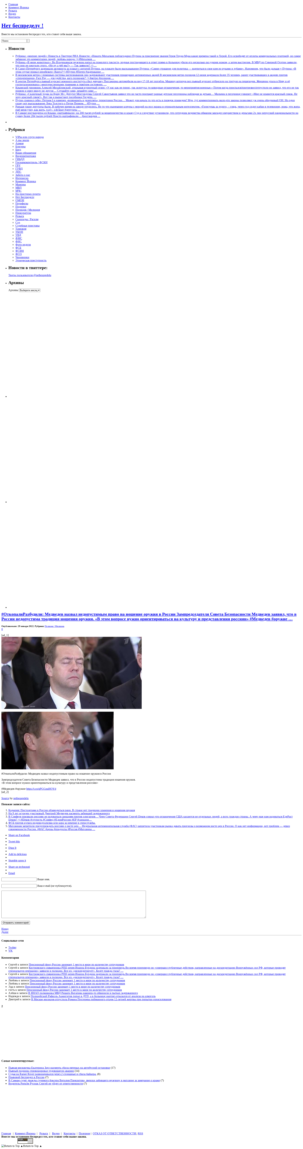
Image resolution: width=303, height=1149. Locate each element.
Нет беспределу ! (22, 25)
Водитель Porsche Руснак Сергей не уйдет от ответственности (45, 1083)
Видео (12, 13)
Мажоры (20, 184)
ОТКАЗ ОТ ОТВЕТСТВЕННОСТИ (115, 1133)
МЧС (18, 190)
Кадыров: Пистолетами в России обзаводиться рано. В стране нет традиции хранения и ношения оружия (71, 810)
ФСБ (18, 247)
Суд (17, 222)
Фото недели (23, 244)
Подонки (20, 206)
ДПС (18, 171)
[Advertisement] (30, 344)
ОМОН (19, 200)
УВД (18, 235)
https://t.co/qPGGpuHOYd (41, 788)
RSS (140, 1133)
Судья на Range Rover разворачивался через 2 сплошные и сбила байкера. (52, 1074)
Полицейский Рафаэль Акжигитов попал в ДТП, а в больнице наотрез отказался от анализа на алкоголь (93, 996)
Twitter (12, 947)
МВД (18, 187)
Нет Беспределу (24, 197)
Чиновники (22, 257)
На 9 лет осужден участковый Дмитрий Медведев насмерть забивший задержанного (59, 813)
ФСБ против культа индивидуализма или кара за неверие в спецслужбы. (52, 822)
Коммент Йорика (18, 7)
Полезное (84, 1133)
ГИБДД (19, 159)
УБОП (19, 231)
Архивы (13, 290)
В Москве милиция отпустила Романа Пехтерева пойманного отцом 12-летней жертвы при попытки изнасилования (101, 999)
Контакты (14, 16)
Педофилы (21, 203)
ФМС (18, 238)
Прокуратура (23, 212)
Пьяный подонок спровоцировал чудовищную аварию (41, 1070)
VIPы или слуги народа (29, 137)
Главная (13, 4)
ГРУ (18, 165)
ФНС (18, 241)
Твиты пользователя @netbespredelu (29, 275)
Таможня (20, 228)
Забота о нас (22, 174)
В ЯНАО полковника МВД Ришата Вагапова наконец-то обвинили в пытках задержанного (83, 993)
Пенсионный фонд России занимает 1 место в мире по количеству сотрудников (76, 964)
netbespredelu (21, 798)
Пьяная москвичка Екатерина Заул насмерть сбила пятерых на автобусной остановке (59, 1067)
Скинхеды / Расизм (26, 219)
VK (10, 950)
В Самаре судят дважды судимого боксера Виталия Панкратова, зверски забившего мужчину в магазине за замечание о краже (84, 1080)
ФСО (18, 254)
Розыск (12, 10)
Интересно (21, 178)
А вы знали (22, 140)
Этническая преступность (30, 260)
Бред (18, 149)
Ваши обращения (25, 152)
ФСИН (19, 250)
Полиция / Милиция (27, 209)
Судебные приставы (27, 225)
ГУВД (19, 168)
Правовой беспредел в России (26, 1077)
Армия (19, 143)
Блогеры (20, 146)
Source (5, 798)
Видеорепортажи (25, 156)
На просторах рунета (28, 193)
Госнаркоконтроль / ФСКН (31, 162)
